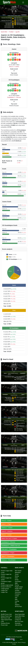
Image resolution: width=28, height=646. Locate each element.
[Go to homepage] (9, 2)
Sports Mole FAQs (20, 616)
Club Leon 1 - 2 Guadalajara (9, 549)
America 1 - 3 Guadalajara (8, 560)
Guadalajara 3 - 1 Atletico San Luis (10, 545)
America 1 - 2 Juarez (6, 527)
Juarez (4, 14)
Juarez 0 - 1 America (6, 531)
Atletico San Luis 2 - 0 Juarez (9, 538)
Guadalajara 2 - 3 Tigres (7, 552)
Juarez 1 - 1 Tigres (6, 524)
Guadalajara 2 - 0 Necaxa (14, 97)
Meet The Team (19, 621)
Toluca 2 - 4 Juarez (14, 66)
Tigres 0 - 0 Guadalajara (7, 556)
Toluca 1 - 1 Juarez (6, 535)
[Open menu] (23, 2)
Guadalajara (24, 14)
